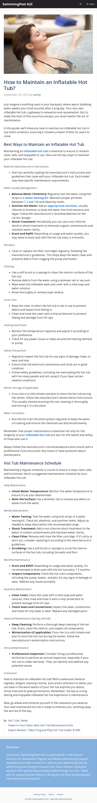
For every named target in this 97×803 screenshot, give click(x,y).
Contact (60, 794)
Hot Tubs (14, 720)
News (24, 720)
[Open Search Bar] (80, 4)
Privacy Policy (40, 794)
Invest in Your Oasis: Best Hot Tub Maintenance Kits (40, 725)
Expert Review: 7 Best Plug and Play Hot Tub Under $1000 (44, 730)
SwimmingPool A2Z (18, 4)
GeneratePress (65, 799)
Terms (51, 794)
